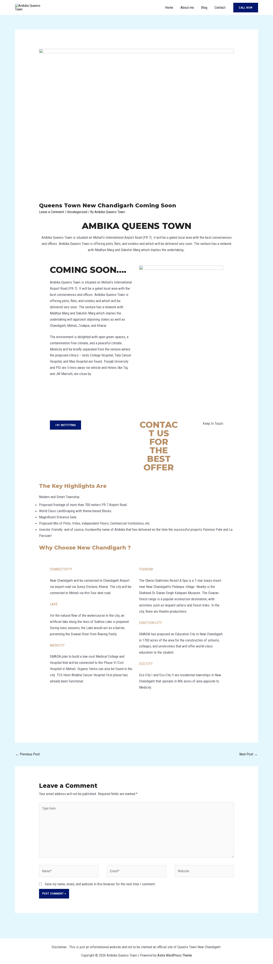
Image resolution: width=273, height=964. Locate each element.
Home (169, 7)
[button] (245, 7)
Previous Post (27, 754)
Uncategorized (77, 212)
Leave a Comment (51, 212)
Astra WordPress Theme (174, 955)
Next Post (248, 754)
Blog (204, 7)
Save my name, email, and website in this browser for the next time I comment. (100, 884)
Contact (220, 7)
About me (187, 7)
